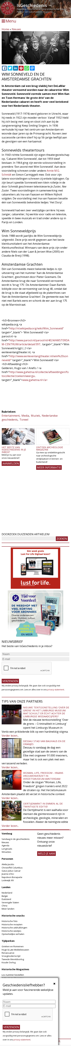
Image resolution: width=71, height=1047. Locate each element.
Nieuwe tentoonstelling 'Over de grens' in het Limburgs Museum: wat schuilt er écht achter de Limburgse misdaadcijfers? (46, 712)
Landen (6, 887)
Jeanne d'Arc (8, 873)
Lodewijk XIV (8, 880)
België (5, 896)
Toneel (23, 419)
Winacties (6, 851)
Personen (7, 858)
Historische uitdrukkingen (14, 927)
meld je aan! (46, 853)
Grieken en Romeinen (13, 946)
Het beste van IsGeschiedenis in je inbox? (14, 450)
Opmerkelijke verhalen (13, 934)
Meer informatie (49, 467)
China (4, 905)
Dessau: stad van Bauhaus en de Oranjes (44, 742)
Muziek (35, 415)
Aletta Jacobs (8, 864)
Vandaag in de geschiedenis (16, 839)
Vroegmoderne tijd (11, 955)
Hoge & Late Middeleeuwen (15, 949)
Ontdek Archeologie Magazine (49, 448)
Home (5, 29)
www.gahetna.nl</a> (35, 380)
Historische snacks (13, 915)
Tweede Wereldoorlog (13, 959)
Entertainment (11, 415)
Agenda (5, 845)
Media (25, 415)
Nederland (7, 892)
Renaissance (8, 952)
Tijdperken (8, 940)
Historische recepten (12, 924)
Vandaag (7, 833)
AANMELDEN (10, 463)
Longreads (7, 848)
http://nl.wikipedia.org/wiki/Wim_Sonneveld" (36, 328)
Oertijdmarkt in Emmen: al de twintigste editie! (43, 805)
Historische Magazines (15, 969)
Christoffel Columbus (12, 867)
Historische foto (10, 921)
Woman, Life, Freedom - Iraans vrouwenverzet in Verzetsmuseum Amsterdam (43, 775)
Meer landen (8, 908)
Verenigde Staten (10, 902)
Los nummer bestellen (13, 974)
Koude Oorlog (9, 962)
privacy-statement (55, 689)
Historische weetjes (11, 930)
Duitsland (6, 899)
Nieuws (16, 29)
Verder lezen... (10, 735)
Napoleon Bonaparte (12, 877)
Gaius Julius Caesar (11, 870)
